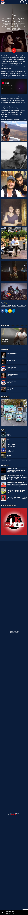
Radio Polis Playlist (11, 367)
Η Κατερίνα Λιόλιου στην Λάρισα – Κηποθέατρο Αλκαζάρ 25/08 (16, 491)
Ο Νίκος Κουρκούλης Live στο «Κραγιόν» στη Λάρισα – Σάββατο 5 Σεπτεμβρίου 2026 (16, 477)
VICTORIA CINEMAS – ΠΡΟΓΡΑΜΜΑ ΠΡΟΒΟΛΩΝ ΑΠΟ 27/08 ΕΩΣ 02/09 (16, 470)
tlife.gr (5, 303)
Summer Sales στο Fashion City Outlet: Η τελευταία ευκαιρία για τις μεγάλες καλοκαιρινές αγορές (17, 484)
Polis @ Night (10, 388)
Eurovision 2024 (5, 305)
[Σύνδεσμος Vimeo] (3, 2)
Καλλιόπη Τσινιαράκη (12, 374)
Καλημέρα (5, 340)
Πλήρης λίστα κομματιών (7, 460)
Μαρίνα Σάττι (21, 305)
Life (14, 15)
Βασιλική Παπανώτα (12, 353)
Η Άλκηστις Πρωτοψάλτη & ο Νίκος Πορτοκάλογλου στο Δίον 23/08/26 (17, 498)
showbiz (14, 305)
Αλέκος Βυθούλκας (12, 360)
